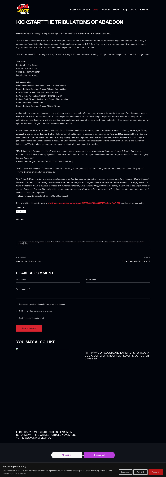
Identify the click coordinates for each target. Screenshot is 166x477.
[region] (83, 470)
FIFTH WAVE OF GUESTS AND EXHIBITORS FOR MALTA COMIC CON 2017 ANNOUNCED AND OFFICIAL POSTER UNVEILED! (117, 355)
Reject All (140, 472)
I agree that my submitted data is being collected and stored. (42, 304)
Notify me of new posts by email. (31, 318)
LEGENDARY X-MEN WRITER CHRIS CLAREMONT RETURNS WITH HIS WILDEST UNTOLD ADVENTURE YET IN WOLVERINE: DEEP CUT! (46, 435)
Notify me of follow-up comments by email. (35, 311)
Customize (125, 472)
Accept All (155, 472)
